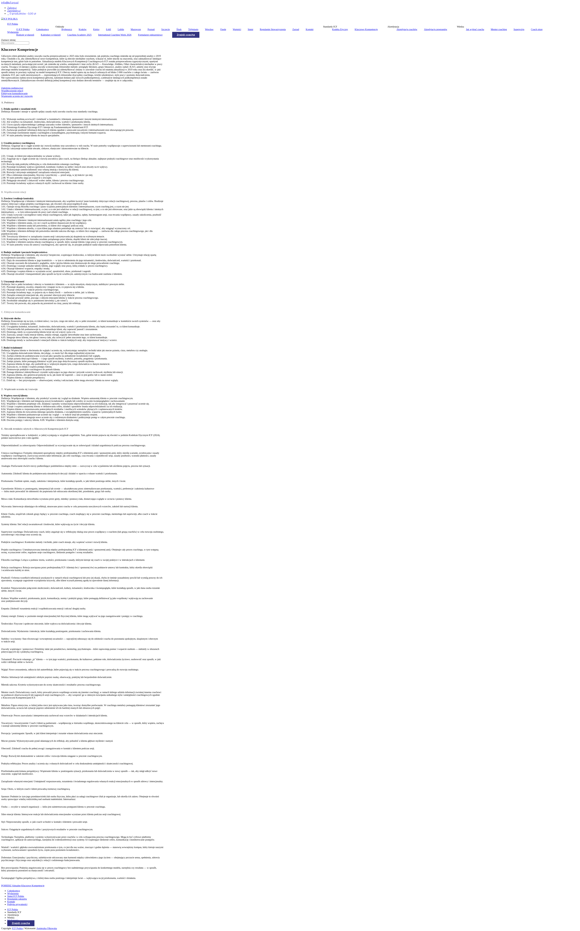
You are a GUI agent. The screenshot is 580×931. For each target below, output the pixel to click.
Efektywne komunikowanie (14, 93)
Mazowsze (136, 29)
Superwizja (519, 29)
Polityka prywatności (17, 904)
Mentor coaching (499, 29)
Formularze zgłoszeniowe (150, 35)
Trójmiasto (193, 29)
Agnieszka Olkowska (46, 928)
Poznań (151, 29)
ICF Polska (12, 24)
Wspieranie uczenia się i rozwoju (17, 96)
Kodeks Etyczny (340, 29)
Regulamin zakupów (17, 899)
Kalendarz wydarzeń (51, 35)
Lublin (121, 29)
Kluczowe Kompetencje (366, 29)
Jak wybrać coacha (475, 29)
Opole (223, 29)
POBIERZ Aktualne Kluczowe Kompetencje (22, 885)
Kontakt (309, 29)
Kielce (96, 29)
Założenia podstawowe (12, 88)
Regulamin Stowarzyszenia (273, 29)
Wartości (237, 29)
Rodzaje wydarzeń (25, 35)
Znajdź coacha (186, 34)
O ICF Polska (22, 29)
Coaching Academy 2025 (79, 35)
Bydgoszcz (66, 29)
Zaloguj (12, 7)
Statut (250, 29)
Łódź (108, 29)
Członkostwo (42, 29)
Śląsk (179, 29)
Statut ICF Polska (15, 896)
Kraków (83, 29)
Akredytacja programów (435, 29)
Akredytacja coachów (406, 29)
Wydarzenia (13, 32)
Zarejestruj (14, 10)
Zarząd (295, 29)
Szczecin (165, 29)
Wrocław (209, 29)
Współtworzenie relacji (12, 90)
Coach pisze (537, 29)
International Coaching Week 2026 (114, 35)
